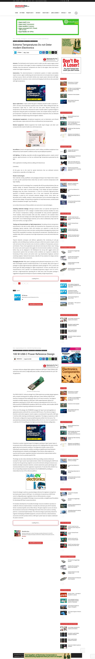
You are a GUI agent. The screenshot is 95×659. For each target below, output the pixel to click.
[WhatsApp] (50, 52)
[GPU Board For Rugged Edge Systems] (63, 252)
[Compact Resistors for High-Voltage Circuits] (63, 264)
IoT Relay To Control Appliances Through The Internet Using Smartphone (74, 89)
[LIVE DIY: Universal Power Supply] (63, 224)
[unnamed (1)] (71, 73)
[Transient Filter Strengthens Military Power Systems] (63, 258)
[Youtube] (68, 1)
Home (14, 38)
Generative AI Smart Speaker (73, 94)
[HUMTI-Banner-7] (47, 34)
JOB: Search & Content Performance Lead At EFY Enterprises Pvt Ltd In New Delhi (74, 292)
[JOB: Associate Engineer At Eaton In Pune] (63, 298)
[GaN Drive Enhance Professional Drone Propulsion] (63, 270)
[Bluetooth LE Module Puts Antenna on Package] (63, 185)
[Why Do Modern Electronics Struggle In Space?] (63, 102)
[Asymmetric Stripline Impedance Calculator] (63, 337)
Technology (18, 38)
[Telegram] (40, 52)
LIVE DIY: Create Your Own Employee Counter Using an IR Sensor (74, 218)
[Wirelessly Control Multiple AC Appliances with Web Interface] (63, 135)
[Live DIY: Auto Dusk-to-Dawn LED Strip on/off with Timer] (63, 236)
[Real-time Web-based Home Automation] (63, 117)
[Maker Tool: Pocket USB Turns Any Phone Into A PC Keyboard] (63, 163)
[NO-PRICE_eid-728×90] (47, 658)
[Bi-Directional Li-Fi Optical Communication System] (63, 84)
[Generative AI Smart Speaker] (63, 96)
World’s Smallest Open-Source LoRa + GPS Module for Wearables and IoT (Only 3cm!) (74, 123)
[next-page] (63, 106)
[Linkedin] (64, 1)
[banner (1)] (35, 146)
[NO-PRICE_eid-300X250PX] (71, 53)
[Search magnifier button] (76, 13)
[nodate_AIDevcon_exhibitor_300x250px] (35, 100)
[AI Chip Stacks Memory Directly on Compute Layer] (63, 202)
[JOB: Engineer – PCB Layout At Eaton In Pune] (63, 304)
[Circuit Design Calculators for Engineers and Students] (63, 320)
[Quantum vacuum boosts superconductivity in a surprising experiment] (63, 169)
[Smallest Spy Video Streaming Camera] (63, 130)
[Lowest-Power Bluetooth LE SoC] (63, 191)
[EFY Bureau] (15, 52)
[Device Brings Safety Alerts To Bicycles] (63, 197)
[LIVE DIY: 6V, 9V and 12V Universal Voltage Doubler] (63, 230)
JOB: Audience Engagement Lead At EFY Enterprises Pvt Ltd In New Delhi (74, 285)
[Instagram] (63, 1)
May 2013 (18, 290)
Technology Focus (24, 38)
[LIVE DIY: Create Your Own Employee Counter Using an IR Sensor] (63, 218)
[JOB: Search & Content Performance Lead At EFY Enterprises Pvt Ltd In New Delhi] (63, 292)
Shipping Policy (17, 656)
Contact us (23, 656)
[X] (66, 1)
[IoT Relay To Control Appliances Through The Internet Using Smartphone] (63, 89)
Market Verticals (27, 41)
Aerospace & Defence (34, 41)
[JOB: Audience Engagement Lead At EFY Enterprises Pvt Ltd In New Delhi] (63, 286)
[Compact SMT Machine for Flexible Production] (63, 151)
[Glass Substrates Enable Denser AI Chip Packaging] (63, 157)
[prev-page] (61, 106)
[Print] (55, 52)
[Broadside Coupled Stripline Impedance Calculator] (63, 326)
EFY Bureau (19, 52)
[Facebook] (61, 1)
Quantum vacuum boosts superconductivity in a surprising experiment (74, 169)
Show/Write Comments (36, 304)
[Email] (53, 52)
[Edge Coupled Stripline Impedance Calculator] (63, 332)
